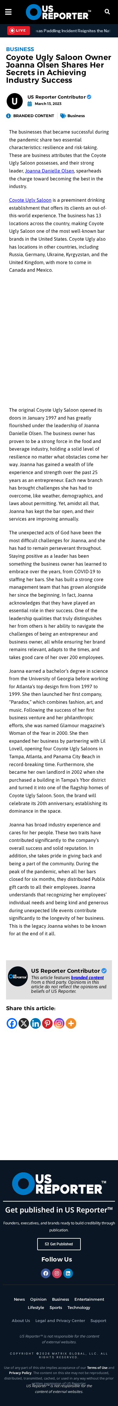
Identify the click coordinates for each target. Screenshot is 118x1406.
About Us (21, 1320)
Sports (56, 1307)
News (19, 1299)
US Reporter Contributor (57, 97)
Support (98, 1320)
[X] (23, 1023)
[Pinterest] (47, 1023)
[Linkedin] (35, 1023)
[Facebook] (12, 1023)
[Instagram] (59, 1023)
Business (20, 49)
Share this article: (31, 1008)
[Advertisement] (59, 342)
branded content (87, 977)
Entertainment (89, 1299)
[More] (71, 1023)
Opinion (38, 1299)
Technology (78, 1307)
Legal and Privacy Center (60, 1320)
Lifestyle (36, 1307)
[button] (107, 11)
